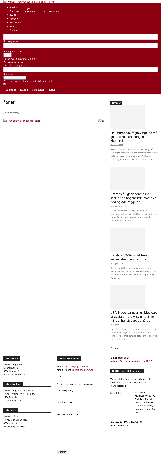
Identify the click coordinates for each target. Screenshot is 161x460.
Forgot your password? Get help (20, 58)
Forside (14, 7)
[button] (154, 86)
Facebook (15, 11)
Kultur (51, 89)
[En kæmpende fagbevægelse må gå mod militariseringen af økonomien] (134, 117)
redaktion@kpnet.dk (82, 369)
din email (8, 73)
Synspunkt (38, 89)
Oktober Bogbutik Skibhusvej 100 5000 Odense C (12, 368)
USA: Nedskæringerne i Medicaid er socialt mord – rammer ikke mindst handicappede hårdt (133, 316)
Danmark (11, 89)
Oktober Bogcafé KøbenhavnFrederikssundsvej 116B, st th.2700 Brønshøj (19, 394)
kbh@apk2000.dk (12, 400)
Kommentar (68, 414)
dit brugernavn (11, 41)
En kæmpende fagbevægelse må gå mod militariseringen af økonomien (133, 137)
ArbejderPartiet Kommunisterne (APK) (131, 361)
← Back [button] (61, 376)
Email (65, 402)
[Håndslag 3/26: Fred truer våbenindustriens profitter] (134, 239)
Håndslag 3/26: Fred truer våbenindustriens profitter (129, 257)
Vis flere (114, 348)
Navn (65, 390)
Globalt (24, 89)
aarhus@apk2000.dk (14, 426)
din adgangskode (12, 51)
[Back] (32, 4)
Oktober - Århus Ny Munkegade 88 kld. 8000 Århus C (15, 420)
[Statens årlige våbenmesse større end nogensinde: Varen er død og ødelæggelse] (134, 178)
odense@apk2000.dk (14, 374)
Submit (62, 451)
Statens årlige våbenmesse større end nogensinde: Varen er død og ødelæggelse (133, 198)
